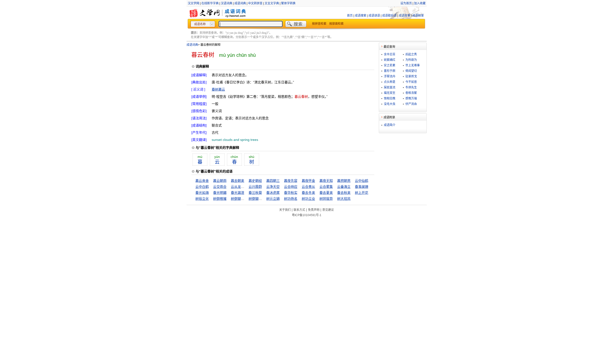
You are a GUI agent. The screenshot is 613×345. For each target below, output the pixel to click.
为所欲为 (411, 60)
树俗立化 (202, 199)
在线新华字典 (210, 3)
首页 (350, 15)
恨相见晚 (389, 98)
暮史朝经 (255, 181)
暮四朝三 (273, 181)
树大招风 (344, 199)
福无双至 (389, 93)
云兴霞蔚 (255, 187)
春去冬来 (308, 193)
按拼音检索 (319, 23)
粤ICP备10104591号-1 (306, 215)
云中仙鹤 (361, 181)
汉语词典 (226, 3)
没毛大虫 (389, 104)
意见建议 (328, 210)
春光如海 (202, 193)
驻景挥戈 (411, 76)
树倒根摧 (220, 199)
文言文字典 (272, 3)
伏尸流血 (411, 104)
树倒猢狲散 (257, 199)
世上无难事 (412, 65)
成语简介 (389, 125)
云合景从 (308, 187)
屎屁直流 (389, 87)
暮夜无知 (326, 181)
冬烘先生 (411, 87)
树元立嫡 (273, 199)
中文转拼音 (255, 3)
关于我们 (285, 210)
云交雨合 (220, 187)
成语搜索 (360, 15)
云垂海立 (344, 187)
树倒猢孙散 (239, 199)
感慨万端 (411, 98)
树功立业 (308, 199)
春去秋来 (344, 193)
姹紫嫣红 (389, 60)
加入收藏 (420, 3)
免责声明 (313, 210)
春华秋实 (290, 193)
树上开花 (361, 193)
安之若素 (389, 65)
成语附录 (418, 15)
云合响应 (290, 187)
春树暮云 (218, 89)
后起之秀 (411, 54)
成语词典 (240, 3)
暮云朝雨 (220, 181)
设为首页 (406, 3)
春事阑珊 (361, 187)
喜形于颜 (389, 71)
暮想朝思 (344, 181)
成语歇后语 (389, 15)
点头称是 (389, 82)
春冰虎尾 (273, 193)
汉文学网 (193, 3)
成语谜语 (374, 15)
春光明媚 (220, 193)
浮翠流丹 (389, 76)
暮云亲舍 (202, 181)
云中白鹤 (202, 187)
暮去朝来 (237, 181)
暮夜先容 (290, 181)
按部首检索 (336, 23)
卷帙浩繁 (411, 93)
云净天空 (273, 187)
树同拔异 (326, 199)
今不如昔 (411, 82)
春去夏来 (326, 193)
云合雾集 (326, 187)
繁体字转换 (288, 3)
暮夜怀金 (308, 181)
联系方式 (299, 210)
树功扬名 (290, 199)
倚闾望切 (411, 71)
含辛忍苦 (389, 54)
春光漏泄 (237, 193)
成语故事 (404, 15)
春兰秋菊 (255, 193)
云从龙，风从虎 (242, 187)
